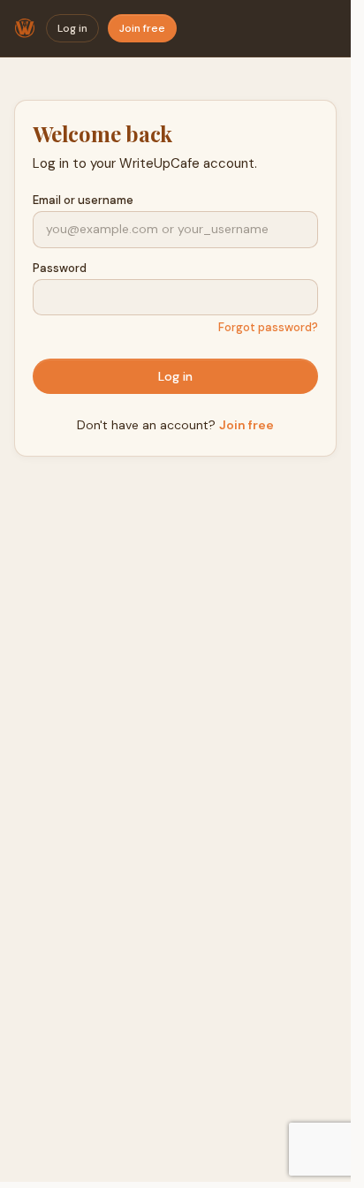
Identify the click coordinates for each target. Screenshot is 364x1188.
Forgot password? (268, 327)
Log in (72, 28)
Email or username (83, 200)
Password (60, 268)
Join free (142, 28)
